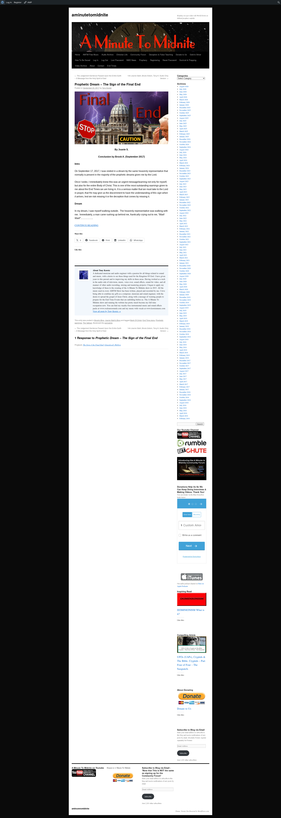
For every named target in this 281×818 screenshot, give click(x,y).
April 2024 (183, 160)
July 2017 (182, 373)
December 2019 (184, 297)
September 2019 (185, 305)
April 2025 (183, 128)
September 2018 (185, 337)
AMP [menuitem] (30, 2)
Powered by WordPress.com (199, 811)
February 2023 (184, 197)
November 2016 (185, 394)
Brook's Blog (99, 320)
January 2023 (184, 199)
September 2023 (185, 178)
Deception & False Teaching (161, 54)
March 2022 (183, 226)
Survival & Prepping (187, 60)
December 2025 (184, 107)
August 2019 (184, 308)
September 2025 (185, 115)
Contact (101, 65)
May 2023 (183, 189)
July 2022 (182, 215)
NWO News (131, 60)
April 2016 (183, 413)
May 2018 (183, 347)
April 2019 (183, 318)
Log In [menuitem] (9, 2)
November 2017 (185, 363)
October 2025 (184, 113)
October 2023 (184, 176)
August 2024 (184, 149)
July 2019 (182, 310)
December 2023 (184, 171)
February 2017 (184, 387)
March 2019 (183, 321)
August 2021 (184, 244)
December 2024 (184, 139)
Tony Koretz (107, 88)
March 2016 (183, 416)
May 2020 (183, 284)
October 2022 (184, 207)
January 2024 (184, 168)
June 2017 (183, 376)
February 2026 (184, 102)
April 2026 (183, 97)
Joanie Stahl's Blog (112, 320)
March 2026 (183, 99)
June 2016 (183, 408)
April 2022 (183, 223)
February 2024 (184, 165)
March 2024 (183, 163)
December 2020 (184, 265)
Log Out (104, 60)
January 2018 (184, 358)
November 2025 (185, 110)
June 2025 (183, 123)
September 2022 (185, 210)
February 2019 (184, 323)
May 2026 (183, 94)
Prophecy (143, 60)
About (92, 65)
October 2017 (184, 365)
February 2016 (184, 418)
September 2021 (185, 242)
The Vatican (87, 323)
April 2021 (183, 255)
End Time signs (149, 320)
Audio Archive (107, 54)
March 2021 (183, 257)
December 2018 (184, 329)
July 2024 (182, 152)
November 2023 (185, 173)
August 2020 (184, 276)
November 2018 (185, 331)
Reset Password (170, 60)
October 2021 (184, 239)
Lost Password (117, 60)
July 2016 (182, 405)
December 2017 (184, 360)
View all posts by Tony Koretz (107, 311)
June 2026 (183, 91)
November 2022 (185, 205)
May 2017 (183, 379)
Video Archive (81, 65)
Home (77, 54)
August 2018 (184, 339)
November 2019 (185, 300)
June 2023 (183, 186)
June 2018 (183, 344)
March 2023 (183, 194)
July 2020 (182, 279)
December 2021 (184, 234)
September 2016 (185, 400)
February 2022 (184, 228)
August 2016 (184, 402)
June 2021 (183, 250)
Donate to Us (181, 54)
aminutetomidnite (90, 14)
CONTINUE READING (86, 225)
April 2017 (183, 381)
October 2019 (184, 302)
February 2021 (184, 260)
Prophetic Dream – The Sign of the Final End (107, 84)
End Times (111, 65)
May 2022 (183, 221)
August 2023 (184, 181)
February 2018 (184, 355)
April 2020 (183, 286)
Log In (95, 60)
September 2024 (185, 147)
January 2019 (184, 326)
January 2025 (184, 136)
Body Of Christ (136, 320)
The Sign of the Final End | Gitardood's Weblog (102, 345)
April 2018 (183, 350)
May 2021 (183, 252)
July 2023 (182, 184)
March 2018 (183, 352)
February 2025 (184, 134)
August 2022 (184, 213)
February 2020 (184, 292)
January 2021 (184, 263)
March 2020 (183, 289)
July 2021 (182, 247)
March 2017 (183, 384)
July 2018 (182, 342)
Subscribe (183, 753)
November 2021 (185, 236)
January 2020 (184, 294)
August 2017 (184, 371)
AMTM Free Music (91, 54)
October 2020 (184, 271)
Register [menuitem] (18, 2)
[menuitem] (2, 2)
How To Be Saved (82, 60)
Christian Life (121, 54)
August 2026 (184, 86)
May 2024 (183, 157)
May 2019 (183, 315)
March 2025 (183, 131)
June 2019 (183, 313)
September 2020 (185, 273)
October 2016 (184, 397)
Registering (155, 60)
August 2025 (184, 118)
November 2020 (185, 268)
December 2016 (184, 392)
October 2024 (184, 144)
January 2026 (184, 105)
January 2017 (184, 389)
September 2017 (185, 368)
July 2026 (182, 89)
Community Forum (138, 54)
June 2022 (183, 218)
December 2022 (184, 202)
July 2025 (182, 120)
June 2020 (183, 281)
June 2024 (183, 155)
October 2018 (184, 334)
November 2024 (185, 142)
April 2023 (183, 192)
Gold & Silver (195, 54)
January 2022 (184, 231)
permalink (108, 323)
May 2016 (183, 410)
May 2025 (183, 126)
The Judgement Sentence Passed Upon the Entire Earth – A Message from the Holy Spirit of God (98, 76)
